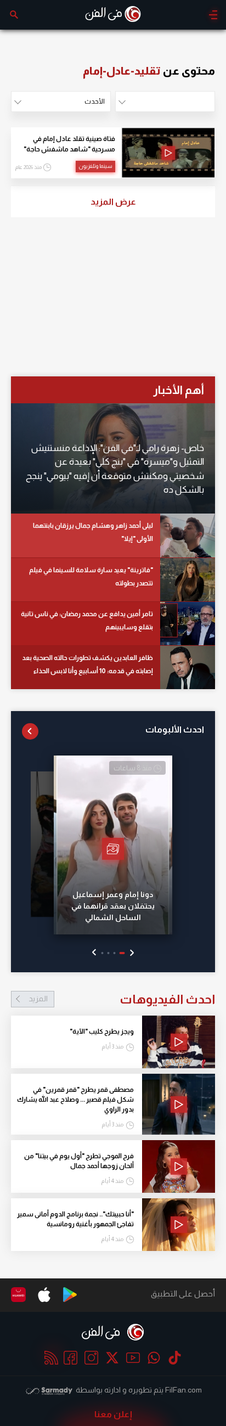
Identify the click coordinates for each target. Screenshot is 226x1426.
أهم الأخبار (178, 390)
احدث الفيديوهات (122, 999)
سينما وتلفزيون (95, 166)
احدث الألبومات (174, 729)
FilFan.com (183, 1389)
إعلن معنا (113, 1414)
